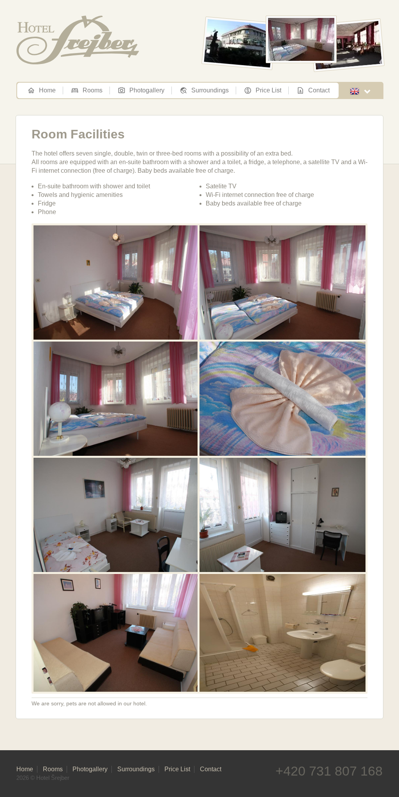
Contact (319, 90)
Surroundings (210, 90)
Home (47, 90)
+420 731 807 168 (329, 770)
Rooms (92, 90)
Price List (268, 90)
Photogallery (146, 90)
